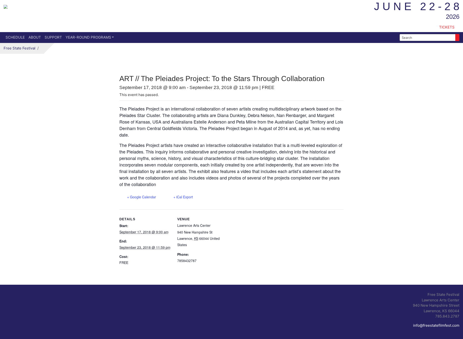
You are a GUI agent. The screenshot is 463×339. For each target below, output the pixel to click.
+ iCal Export (183, 196)
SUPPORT (53, 37)
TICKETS (447, 27)
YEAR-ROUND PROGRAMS (88, 37)
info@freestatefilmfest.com (436, 325)
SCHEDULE (15, 37)
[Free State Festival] (5, 6)
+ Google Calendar (141, 196)
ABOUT (34, 37)
